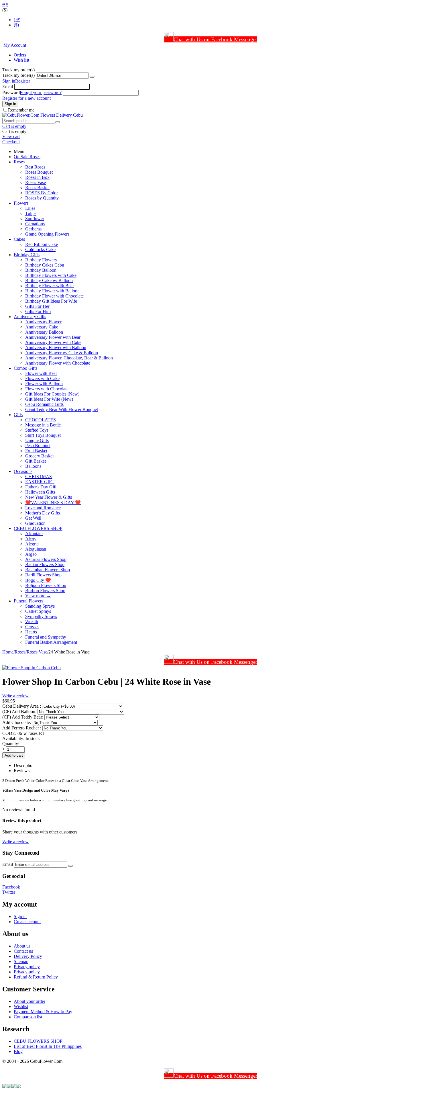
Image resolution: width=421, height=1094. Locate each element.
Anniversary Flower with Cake (53, 342)
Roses (19, 161)
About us (22, 946)
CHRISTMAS (38, 476)
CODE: (9, 733)
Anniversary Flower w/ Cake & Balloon (61, 352)
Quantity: (10, 743)
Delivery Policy (28, 956)
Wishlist (21, 1006)
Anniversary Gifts (30, 316)
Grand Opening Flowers (47, 234)
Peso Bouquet (37, 445)
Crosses (32, 626)
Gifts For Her (37, 306)
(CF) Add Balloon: (20, 711)
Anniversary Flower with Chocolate (57, 363)
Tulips (30, 213)
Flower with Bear (41, 373)
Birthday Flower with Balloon (52, 290)
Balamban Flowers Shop (47, 569)
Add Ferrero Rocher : (22, 727)
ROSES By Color (41, 192)
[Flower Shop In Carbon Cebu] (31, 667)
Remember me (21, 109)
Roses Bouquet (39, 172)
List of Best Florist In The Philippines (48, 1046)
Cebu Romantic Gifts (44, 404)
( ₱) (17, 19)
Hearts (31, 631)
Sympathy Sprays (41, 616)
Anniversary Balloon (44, 332)
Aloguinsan (35, 549)
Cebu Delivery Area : (22, 706)
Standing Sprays (40, 606)
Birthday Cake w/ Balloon (49, 280)
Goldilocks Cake (40, 249)
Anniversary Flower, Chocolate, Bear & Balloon (69, 357)
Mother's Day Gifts (42, 512)
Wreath (31, 621)
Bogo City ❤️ (38, 580)
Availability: (13, 738)
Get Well (33, 518)
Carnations (35, 223)
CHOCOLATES (40, 419)
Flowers (21, 203)
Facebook (11, 886)
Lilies (30, 208)
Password (11, 92)
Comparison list (28, 1016)
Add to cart (14, 755)
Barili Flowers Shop (43, 574)
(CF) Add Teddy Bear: (23, 717)
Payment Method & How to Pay (43, 1011)
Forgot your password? (41, 92)
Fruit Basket (36, 450)
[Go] (92, 77)
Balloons (33, 466)
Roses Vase (35, 182)
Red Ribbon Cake (41, 244)
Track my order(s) (18, 75)
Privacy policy (27, 966)
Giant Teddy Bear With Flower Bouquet (61, 409)
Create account (27, 921)
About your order (29, 1001)
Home (7, 651)
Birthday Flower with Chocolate (54, 295)
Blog (18, 1051)
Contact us (23, 951)
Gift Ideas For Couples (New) (52, 394)
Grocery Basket (39, 455)
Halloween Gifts (40, 492)
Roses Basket (37, 187)
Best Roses (35, 167)
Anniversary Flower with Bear (52, 337)
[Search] (57, 122)
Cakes (19, 239)
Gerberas (33, 228)
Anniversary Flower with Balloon (55, 347)
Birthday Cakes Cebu (44, 265)
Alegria (32, 543)
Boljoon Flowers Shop (45, 585)
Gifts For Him (38, 311)
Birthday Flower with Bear (49, 285)
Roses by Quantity (42, 197)
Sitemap (21, 961)
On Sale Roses (27, 156)
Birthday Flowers (41, 259)
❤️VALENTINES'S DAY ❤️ (53, 502)
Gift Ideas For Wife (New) (49, 399)
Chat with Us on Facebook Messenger (215, 39)
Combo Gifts (25, 368)
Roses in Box (37, 177)
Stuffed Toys (36, 430)
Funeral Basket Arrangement (51, 642)
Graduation (35, 523)
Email (7, 86)
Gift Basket (35, 461)
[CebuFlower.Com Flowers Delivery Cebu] (42, 115)
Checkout (11, 141)
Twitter (8, 892)
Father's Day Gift (40, 486)
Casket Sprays (38, 611)
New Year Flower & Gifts (48, 497)
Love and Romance (43, 507)
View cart (11, 136)
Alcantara (34, 533)
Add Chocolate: (17, 722)
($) (16, 24)
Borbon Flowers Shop (45, 590)
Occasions (23, 471)
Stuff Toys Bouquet (43, 435)
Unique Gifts (37, 440)
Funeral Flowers (28, 600)
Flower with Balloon (44, 383)
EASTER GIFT (39, 481)
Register (22, 81)
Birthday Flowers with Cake (50, 275)
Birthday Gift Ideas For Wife (51, 301)
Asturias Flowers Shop (45, 559)
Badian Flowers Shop (44, 564)
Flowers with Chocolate (46, 388)
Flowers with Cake (42, 378)
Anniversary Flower (43, 321)
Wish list (21, 60)
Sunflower (34, 218)
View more (38, 595)
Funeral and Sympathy (45, 637)
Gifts (18, 414)
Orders (20, 54)
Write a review (15, 695)
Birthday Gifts (27, 254)
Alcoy (30, 538)
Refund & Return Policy (36, 976)
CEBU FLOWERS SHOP (38, 528)
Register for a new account (26, 98)
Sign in (8, 81)
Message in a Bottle (43, 424)
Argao (31, 554)
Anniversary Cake (41, 326)
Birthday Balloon (40, 270)
